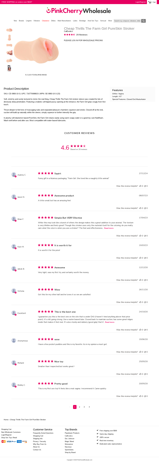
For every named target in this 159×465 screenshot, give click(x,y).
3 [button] (84, 407)
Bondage (82, 21)
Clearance (45, 21)
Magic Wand (69, 441)
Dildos (53, 21)
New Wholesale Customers (11, 432)
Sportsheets (69, 450)
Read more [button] (108, 228)
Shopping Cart (6, 429)
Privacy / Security (39, 441)
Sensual (103, 21)
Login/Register (141, 2)
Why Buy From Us (39, 444)
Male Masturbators (64, 21)
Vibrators (37, 21)
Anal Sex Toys (93, 21)
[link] (75, 34)
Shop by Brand (70, 452)
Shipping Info (37, 439)
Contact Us (37, 450)
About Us (36, 447)
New (15, 21)
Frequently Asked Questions (43, 433)
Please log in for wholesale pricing (83, 40)
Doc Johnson (69, 439)
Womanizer (69, 444)
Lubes (75, 21)
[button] (140, 186)
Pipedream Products (72, 433)
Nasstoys (68, 447)
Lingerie (29, 21)
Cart (154, 2)
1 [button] (74, 407)
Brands (21, 21)
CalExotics (68, 31)
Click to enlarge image (37, 75)
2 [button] (79, 407)
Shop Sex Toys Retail (9, 438)
